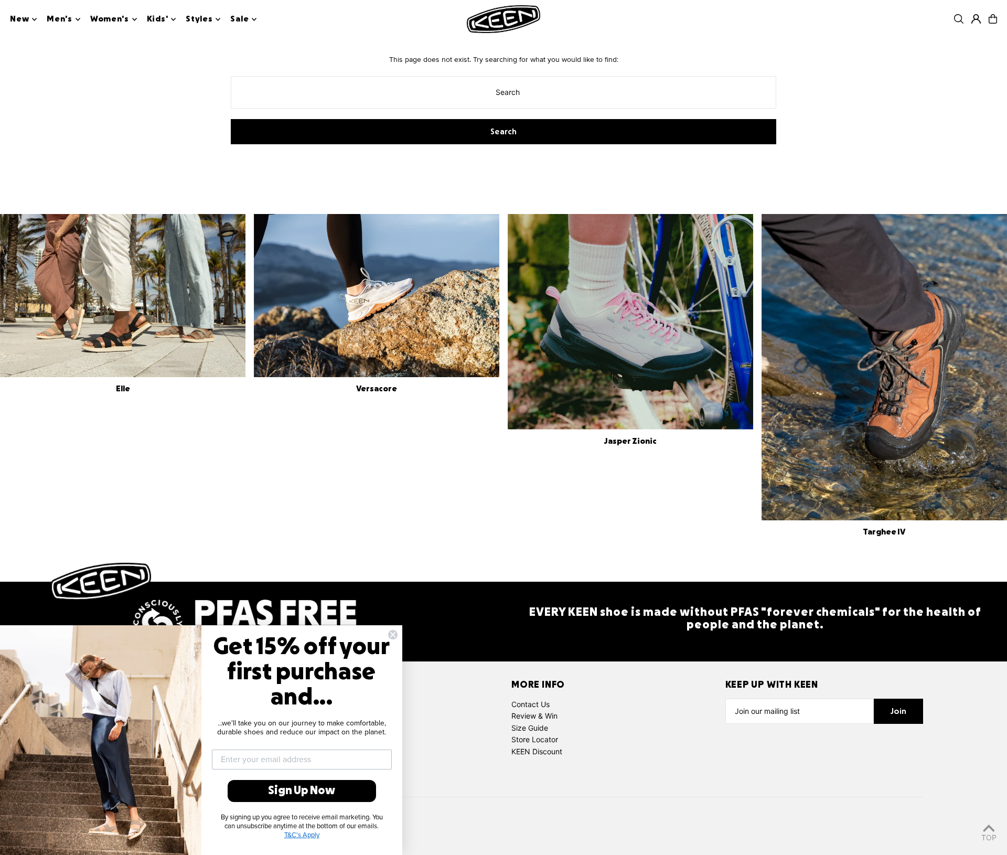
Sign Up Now (301, 791)
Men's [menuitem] (59, 19)
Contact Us (530, 704)
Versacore (376, 389)
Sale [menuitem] (239, 19)
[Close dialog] (393, 634)
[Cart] (993, 19)
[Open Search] (958, 19)
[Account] (976, 19)
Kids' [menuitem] (157, 19)
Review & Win (534, 715)
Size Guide (529, 727)
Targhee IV (884, 532)
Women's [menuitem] (109, 19)
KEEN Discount (536, 751)
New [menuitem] (19, 19)
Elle (123, 389)
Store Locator (534, 739)
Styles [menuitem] (199, 19)
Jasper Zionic (630, 441)
